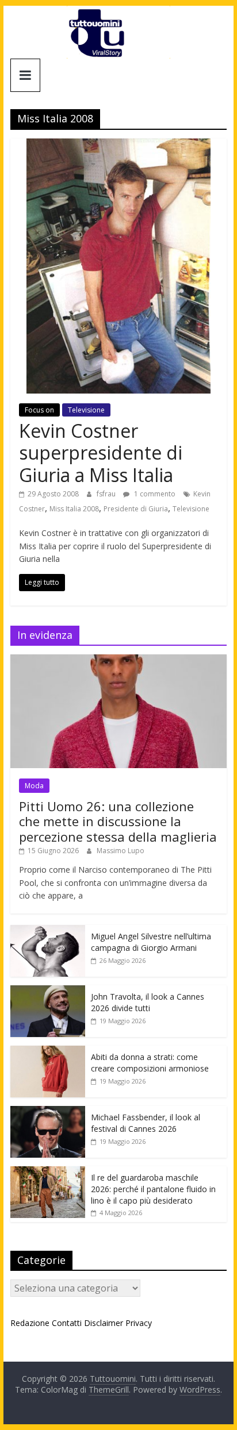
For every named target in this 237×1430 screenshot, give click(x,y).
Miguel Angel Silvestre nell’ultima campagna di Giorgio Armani (151, 942)
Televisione (86, 410)
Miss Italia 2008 (74, 509)
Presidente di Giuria (136, 509)
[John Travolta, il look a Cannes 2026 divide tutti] (47, 991)
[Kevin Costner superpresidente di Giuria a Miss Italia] (118, 145)
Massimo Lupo (120, 850)
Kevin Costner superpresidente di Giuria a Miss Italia (100, 452)
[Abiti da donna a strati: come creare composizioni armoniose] (47, 1051)
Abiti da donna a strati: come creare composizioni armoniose (150, 1062)
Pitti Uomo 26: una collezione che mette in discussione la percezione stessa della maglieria (118, 821)
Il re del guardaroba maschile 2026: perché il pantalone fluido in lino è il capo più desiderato (153, 1188)
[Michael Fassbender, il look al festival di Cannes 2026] (47, 1112)
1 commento (153, 494)
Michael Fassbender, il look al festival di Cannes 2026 (145, 1123)
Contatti (67, 1322)
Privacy (138, 1322)
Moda (34, 786)
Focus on (39, 410)
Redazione (29, 1322)
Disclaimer (103, 1322)
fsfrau (107, 494)
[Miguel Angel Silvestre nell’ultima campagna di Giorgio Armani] (47, 931)
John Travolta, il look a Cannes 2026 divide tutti (147, 1002)
